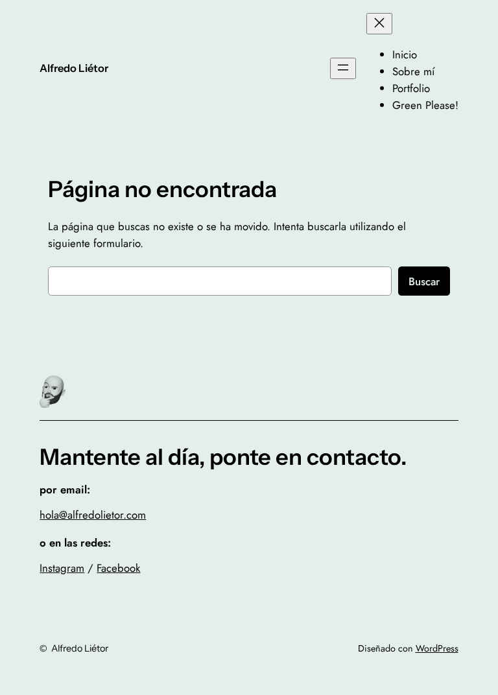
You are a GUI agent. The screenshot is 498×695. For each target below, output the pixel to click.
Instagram (62, 568)
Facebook (118, 568)
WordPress (437, 648)
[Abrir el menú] (343, 68)
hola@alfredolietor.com (93, 515)
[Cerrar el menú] (379, 23)
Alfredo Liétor (74, 68)
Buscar (424, 281)
